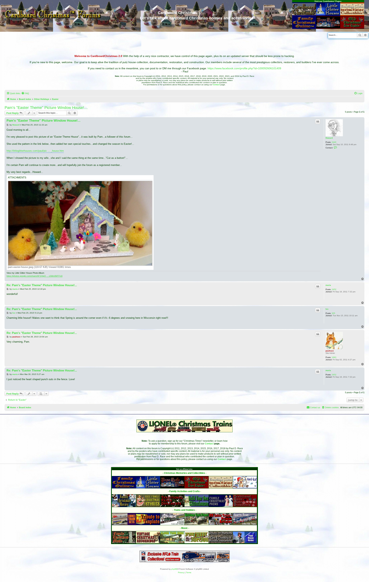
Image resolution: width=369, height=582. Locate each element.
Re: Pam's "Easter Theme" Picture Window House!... (42, 285)
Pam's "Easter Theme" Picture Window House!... (46, 107)
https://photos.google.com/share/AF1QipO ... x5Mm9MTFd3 (34, 276)
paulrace (330, 351)
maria (328, 285)
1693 (334, 357)
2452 (334, 289)
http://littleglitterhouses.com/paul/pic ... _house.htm (35, 150)
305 (333, 313)
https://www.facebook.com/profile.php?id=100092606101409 (244, 68)
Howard (329, 138)
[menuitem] (25, 93)
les (327, 309)
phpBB (174, 569)
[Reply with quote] (317, 121)
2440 (334, 142)
